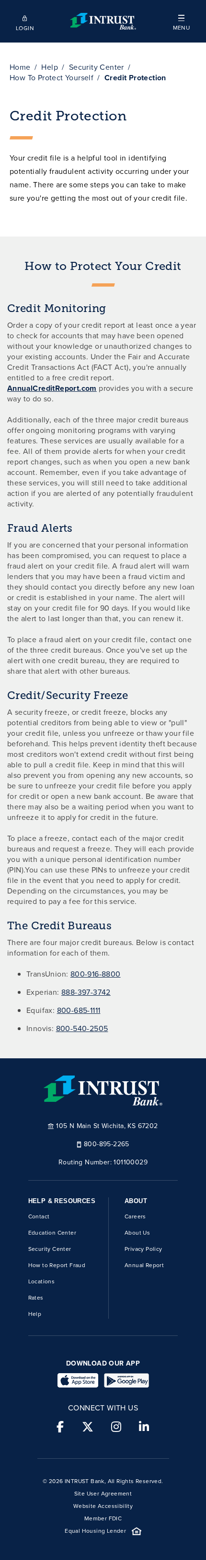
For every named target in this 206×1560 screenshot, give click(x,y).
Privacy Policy (143, 1249)
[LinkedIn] (144, 1427)
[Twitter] (87, 1427)
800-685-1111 (79, 1010)
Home (20, 67)
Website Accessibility (103, 1506)
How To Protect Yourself (51, 77)
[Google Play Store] (126, 1380)
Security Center (96, 67)
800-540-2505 (82, 1028)
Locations (41, 1281)
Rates (36, 1297)
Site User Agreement (103, 1493)
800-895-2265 (106, 1143)
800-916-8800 (95, 973)
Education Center (52, 1232)
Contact (39, 1216)
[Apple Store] (77, 1380)
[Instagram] (116, 1427)
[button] (181, 21)
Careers (135, 1216)
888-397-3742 (86, 992)
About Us (137, 1232)
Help (49, 67)
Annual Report (144, 1265)
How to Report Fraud (57, 1265)
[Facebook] (60, 1427)
